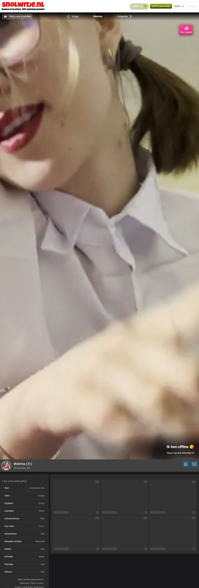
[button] (179, 6)
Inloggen (192, 6)
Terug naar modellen (20, 16)
